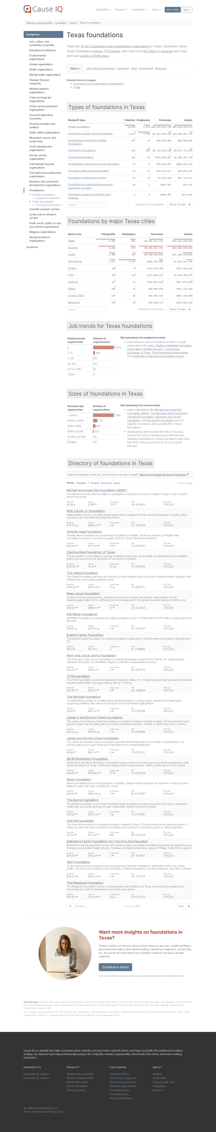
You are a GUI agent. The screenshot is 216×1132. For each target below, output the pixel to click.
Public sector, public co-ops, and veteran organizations (45, 225)
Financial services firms (123, 1082)
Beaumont (74, 302)
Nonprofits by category (37, 1074)
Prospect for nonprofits (80, 1074)
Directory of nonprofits (39, 22)
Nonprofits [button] (102, 9)
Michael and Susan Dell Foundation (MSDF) (97, 490)
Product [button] (120, 9)
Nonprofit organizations (123, 1086)
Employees (143, 120)
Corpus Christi (76, 295)
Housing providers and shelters (42, 125)
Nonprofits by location (36, 1078)
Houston (73, 247)
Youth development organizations (40, 148)
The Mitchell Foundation (84, 697)
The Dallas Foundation (82, 573)
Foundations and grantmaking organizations (98, 83)
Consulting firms (119, 1094)
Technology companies (123, 1078)
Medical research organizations (39, 90)
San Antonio (75, 261)
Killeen (72, 288)
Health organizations (41, 69)
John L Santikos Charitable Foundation (170, 345)
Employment (146, 68)
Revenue (95, 483)
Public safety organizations (44, 132)
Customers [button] (138, 9)
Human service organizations (38, 157)
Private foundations (43, 194)
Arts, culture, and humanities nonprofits (41, 43)
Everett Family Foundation (85, 635)
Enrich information (77, 1086)
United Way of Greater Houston (145, 349)
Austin (71, 254)
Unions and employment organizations (43, 108)
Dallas (71, 240)
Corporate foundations (47, 198)
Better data (159, 1078)
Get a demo (173, 9)
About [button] (156, 9)
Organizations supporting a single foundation (93, 163)
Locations (60, 22)
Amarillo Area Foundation (84, 531)
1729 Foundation (78, 676)
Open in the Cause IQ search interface (162, 474)
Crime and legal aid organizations (40, 99)
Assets (188, 120)
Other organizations (121, 1098)
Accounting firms (119, 1074)
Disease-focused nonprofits (39, 81)
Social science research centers (42, 216)
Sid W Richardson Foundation (87, 759)
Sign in (187, 9)
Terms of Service (33, 1111)
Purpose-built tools (163, 1082)
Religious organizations (42, 232)
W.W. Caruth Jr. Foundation (86, 511)
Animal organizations (41, 64)
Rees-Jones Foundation (83, 593)
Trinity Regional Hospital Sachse (170, 352)
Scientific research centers (44, 209)
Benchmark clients (77, 1082)
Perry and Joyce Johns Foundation (91, 655)
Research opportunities (80, 1078)
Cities (134, 68)
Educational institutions (42, 50)
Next (182, 906)
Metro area (74, 234)
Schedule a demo (115, 967)
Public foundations (42, 201)
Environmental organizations (37, 57)
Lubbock (73, 281)
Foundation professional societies (87, 177)
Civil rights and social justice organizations (45, 174)
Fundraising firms (119, 1090)
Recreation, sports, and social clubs (42, 139)
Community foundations (48, 205)
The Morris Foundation (83, 800)
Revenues (161, 68)
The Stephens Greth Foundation (169, 413)
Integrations (159, 1086)
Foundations (36, 190)
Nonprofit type (76, 120)
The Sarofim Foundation (160, 420)
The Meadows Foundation (85, 883)
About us (158, 1090)
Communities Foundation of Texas (91, 552)
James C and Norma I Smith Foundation (95, 717)
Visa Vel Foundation (80, 821)
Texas (73, 22)
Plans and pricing (76, 1090)
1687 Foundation (78, 862)
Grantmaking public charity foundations (90, 133)
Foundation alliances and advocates (88, 170)
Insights (157, 1074)
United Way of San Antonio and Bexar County (158, 356)
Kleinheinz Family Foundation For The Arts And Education (107, 841)
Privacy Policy (56, 1111)
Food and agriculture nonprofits (41, 116)
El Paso (72, 268)
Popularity (81, 483)
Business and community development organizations (45, 183)
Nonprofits (109, 234)
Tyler (70, 274)
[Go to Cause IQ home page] (43, 9)
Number (130, 120)
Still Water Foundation (82, 614)
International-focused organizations (41, 165)
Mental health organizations (45, 74)
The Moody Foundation (140, 416)
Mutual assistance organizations (39, 239)
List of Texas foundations (100, 68)
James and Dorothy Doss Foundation (93, 738)
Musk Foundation (79, 779)
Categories (32, 34)
